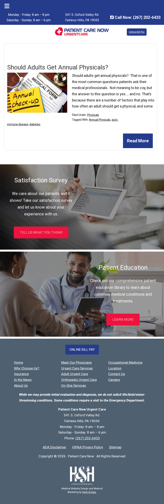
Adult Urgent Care (74, 374)
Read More (138, 140)
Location (114, 368)
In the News (23, 380)
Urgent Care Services (77, 368)
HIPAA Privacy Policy (87, 447)
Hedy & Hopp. (89, 492)
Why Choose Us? (26, 368)
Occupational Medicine (125, 362)
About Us (21, 386)
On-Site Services (73, 386)
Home (18, 362)
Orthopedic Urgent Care (79, 380)
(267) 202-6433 (146, 17)
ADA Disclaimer (54, 447)
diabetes (34, 124)
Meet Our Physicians (76, 362)
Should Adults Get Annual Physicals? (57, 67)
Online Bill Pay (137, 32)
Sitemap (115, 447)
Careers (114, 380)
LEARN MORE (123, 319)
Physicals (93, 114)
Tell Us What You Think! (41, 232)
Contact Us (116, 374)
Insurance (21, 374)
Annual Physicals (99, 119)
